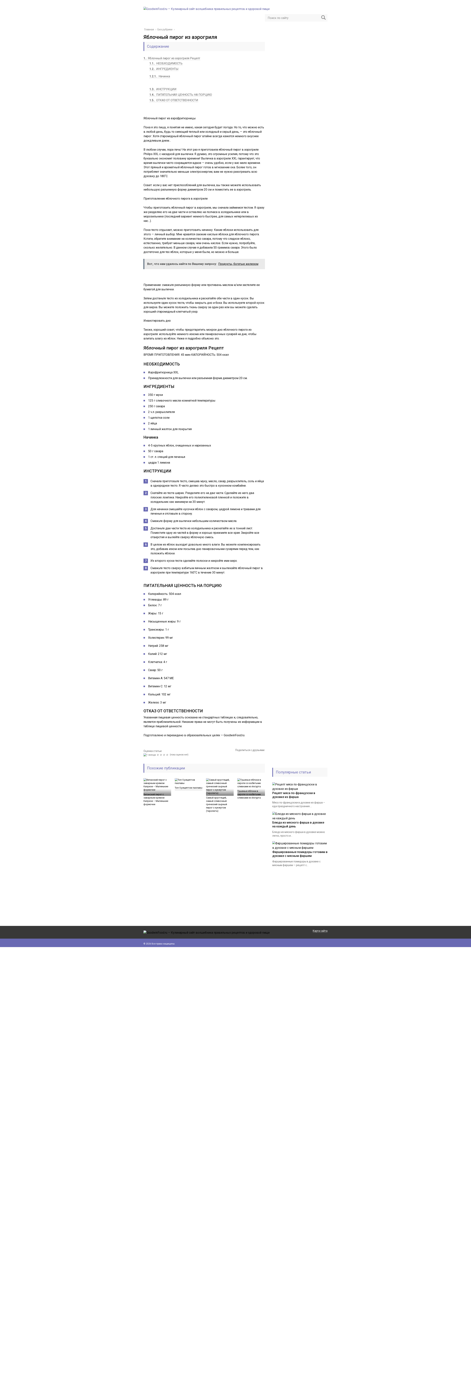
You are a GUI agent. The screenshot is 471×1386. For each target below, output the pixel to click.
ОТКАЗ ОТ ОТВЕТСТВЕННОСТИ (173, 100)
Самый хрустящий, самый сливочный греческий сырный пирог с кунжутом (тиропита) (216, 804)
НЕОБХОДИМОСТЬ (166, 63)
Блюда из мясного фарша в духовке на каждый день (298, 824)
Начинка (159, 76)
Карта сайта (320, 930)
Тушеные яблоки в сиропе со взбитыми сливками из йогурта (249, 794)
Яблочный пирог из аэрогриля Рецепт (172, 58)
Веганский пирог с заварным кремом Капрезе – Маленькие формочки (156, 799)
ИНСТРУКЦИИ (162, 89)
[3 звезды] (161, 755)
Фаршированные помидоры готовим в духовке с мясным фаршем (299, 854)
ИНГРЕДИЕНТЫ (163, 69)
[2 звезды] (158, 755)
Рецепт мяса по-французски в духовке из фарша (293, 795)
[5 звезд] (167, 755)
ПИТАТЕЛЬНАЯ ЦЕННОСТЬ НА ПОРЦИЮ (180, 94)
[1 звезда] (150, 754)
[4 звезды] (164, 755)
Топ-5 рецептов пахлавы (188, 787)
